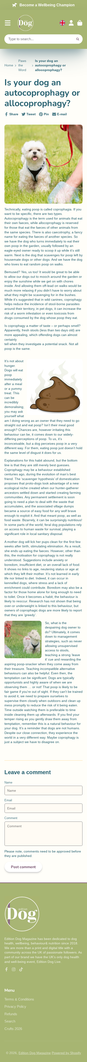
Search (9, 1021)
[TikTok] (21, 969)
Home (8, 65)
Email (8, 800)
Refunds (10, 1014)
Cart (80, 23)
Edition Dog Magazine (35, 1053)
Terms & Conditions (19, 999)
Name (8, 782)
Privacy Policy (15, 1006)
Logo (25, 23)
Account (71, 23)
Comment (10, 818)
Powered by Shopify (66, 1053)
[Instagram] (14, 969)
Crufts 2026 (13, 1029)
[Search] (78, 39)
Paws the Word (22, 65)
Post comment (23, 867)
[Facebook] (6, 969)
